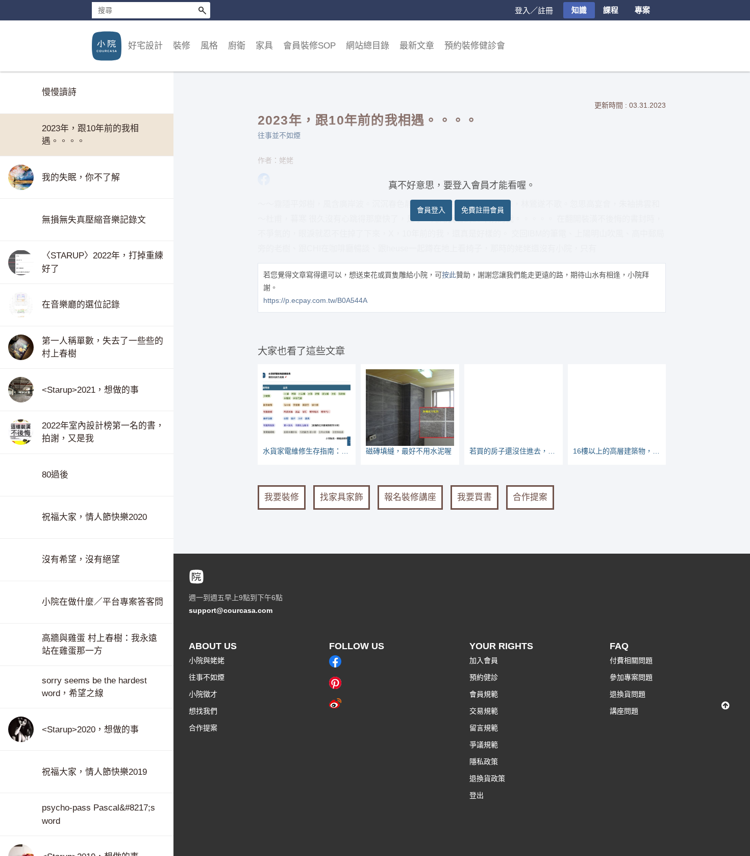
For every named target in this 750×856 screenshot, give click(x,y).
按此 (449, 275)
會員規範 (483, 694)
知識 (579, 10)
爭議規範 (483, 745)
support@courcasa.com (230, 610)
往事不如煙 (206, 677)
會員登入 (431, 210)
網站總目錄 (367, 46)
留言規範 (483, 728)
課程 (610, 10)
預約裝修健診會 (474, 46)
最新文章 (416, 46)
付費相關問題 (631, 660)
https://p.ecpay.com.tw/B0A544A (315, 300)
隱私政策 (483, 761)
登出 (476, 795)
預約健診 (483, 677)
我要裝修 (281, 497)
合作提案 (530, 497)
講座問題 (624, 711)
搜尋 (202, 10)
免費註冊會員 (482, 210)
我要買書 (474, 497)
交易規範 (483, 711)
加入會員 (483, 660)
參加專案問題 (631, 677)
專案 (642, 10)
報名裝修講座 (410, 497)
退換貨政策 (487, 778)
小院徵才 (203, 694)
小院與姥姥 (206, 660)
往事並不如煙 (279, 135)
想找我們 (203, 711)
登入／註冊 (534, 10)
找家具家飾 (341, 497)
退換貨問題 (627, 694)
